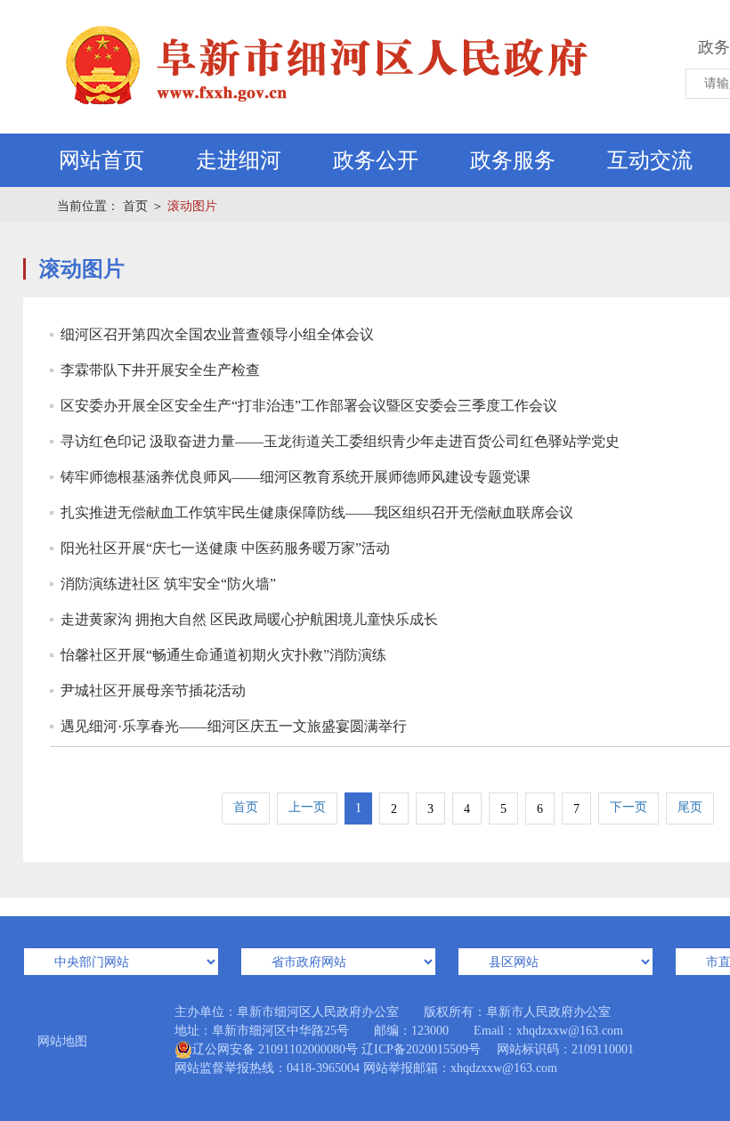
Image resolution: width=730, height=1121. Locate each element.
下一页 (628, 807)
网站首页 (101, 160)
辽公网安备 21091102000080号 (275, 1049)
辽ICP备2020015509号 (421, 1049)
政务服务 (513, 160)
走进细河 (238, 160)
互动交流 (650, 160)
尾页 (689, 807)
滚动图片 (192, 206)
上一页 (307, 807)
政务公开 (375, 160)
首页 (135, 206)
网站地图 (62, 1041)
